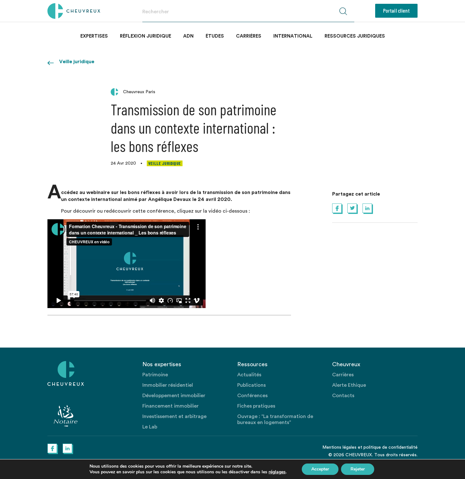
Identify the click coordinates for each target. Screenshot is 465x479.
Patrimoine (155, 374)
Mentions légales (339, 447)
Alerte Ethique (349, 385)
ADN (188, 36)
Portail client (396, 10)
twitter (352, 208)
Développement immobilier (173, 395)
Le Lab (149, 426)
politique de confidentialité (390, 447)
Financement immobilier (170, 406)
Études (215, 36)
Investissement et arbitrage (174, 416)
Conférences (252, 395)
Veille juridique (76, 61)
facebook (337, 208)
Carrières (248, 36)
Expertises (94, 36)
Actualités (249, 374)
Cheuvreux (73, 11)
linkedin (367, 208)
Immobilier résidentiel (167, 385)
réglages (277, 472)
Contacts (343, 395)
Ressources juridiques (355, 36)
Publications (251, 385)
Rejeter (357, 469)
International (293, 36)
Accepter (320, 469)
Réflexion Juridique (145, 36)
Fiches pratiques (256, 406)
